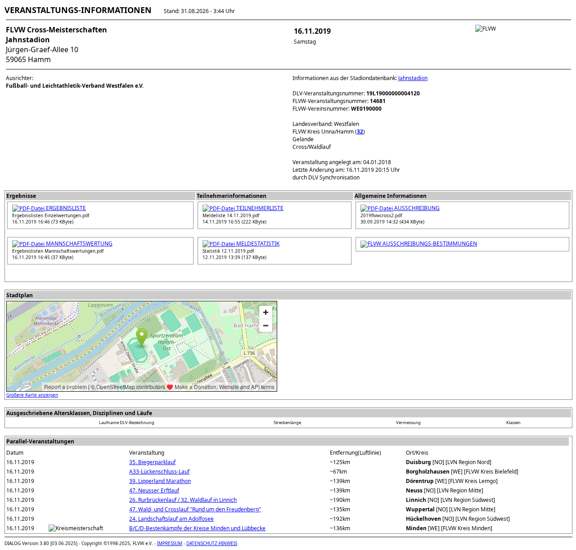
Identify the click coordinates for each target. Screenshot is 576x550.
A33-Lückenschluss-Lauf (159, 471)
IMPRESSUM (169, 543)
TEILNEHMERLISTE (259, 208)
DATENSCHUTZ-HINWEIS (211, 543)
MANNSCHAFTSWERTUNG (78, 243)
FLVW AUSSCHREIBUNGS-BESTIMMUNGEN (422, 243)
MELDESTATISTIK (257, 243)
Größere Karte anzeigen (32, 395)
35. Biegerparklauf (152, 462)
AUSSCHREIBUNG (416, 208)
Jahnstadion (413, 78)
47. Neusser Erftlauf (154, 490)
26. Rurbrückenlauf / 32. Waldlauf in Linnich (183, 500)
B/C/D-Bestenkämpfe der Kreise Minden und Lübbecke (197, 528)
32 (360, 131)
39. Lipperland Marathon (160, 481)
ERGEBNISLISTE (65, 208)
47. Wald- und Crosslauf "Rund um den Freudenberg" (195, 509)
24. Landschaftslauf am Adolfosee (171, 519)
